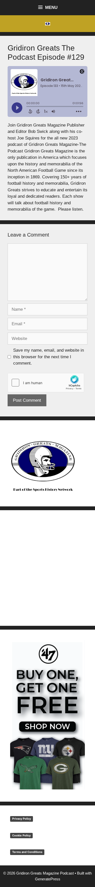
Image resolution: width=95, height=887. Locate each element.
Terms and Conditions (27, 852)
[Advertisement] (47, 568)
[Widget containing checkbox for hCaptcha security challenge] (46, 382)
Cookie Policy (21, 835)
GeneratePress (47, 879)
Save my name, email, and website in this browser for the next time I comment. (48, 357)
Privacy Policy (21, 818)
